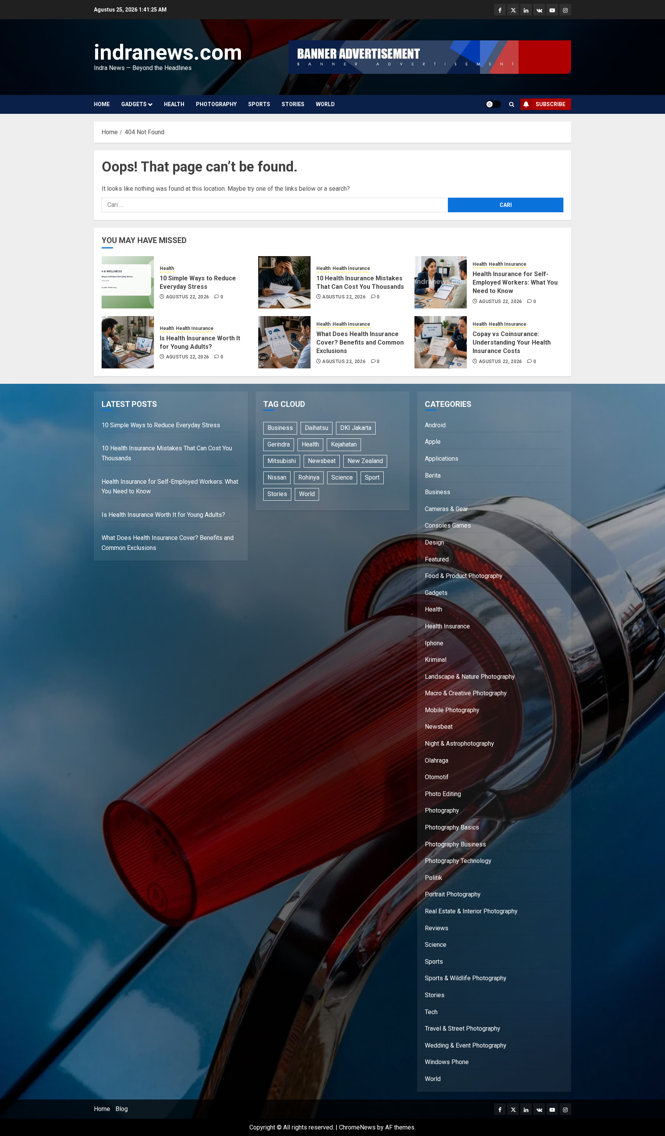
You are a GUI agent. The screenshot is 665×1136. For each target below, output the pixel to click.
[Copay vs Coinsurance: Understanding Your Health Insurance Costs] (440, 342)
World (325, 104)
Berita (433, 475)
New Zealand (365, 461)
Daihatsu (316, 427)
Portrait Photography (453, 894)
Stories (293, 104)
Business (280, 427)
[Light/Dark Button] (493, 104)
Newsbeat (322, 461)
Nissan (276, 477)
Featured (437, 559)
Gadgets (134, 104)
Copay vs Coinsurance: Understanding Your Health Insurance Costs (512, 342)
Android (435, 425)
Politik (433, 877)
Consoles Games (448, 525)
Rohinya (308, 477)
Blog (121, 1109)
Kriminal (435, 659)
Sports (259, 104)
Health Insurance (351, 268)
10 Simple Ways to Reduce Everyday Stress (161, 425)
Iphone (434, 643)
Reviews (436, 928)
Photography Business (455, 844)
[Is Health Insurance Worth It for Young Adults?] (128, 342)
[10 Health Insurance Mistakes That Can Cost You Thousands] (284, 282)
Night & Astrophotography (459, 743)
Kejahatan (344, 444)
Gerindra (278, 444)
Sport (372, 477)
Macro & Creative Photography (466, 693)
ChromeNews (357, 1127)
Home (102, 104)
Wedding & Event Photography (465, 1045)
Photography (216, 104)
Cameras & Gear (446, 509)
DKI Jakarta (355, 427)
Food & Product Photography (464, 576)
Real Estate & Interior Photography (471, 911)
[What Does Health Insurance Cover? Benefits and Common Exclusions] (284, 342)
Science (342, 477)
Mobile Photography (452, 710)
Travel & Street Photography (462, 1028)
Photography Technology (458, 860)
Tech (431, 1012)
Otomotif (437, 777)
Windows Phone (447, 1062)
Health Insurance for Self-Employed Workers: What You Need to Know (515, 282)
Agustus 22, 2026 (187, 297)
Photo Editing (443, 794)
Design (434, 542)
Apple (433, 441)
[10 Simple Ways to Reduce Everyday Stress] (128, 282)
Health (174, 104)
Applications (441, 458)
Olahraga (436, 760)
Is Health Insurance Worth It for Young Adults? (163, 514)
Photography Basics (452, 827)
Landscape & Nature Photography (470, 676)
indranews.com (168, 52)
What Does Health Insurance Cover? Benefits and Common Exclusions (360, 342)
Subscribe (550, 104)
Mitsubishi (281, 461)
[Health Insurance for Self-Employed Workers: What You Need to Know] (440, 282)
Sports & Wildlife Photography (465, 978)
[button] (511, 104)
